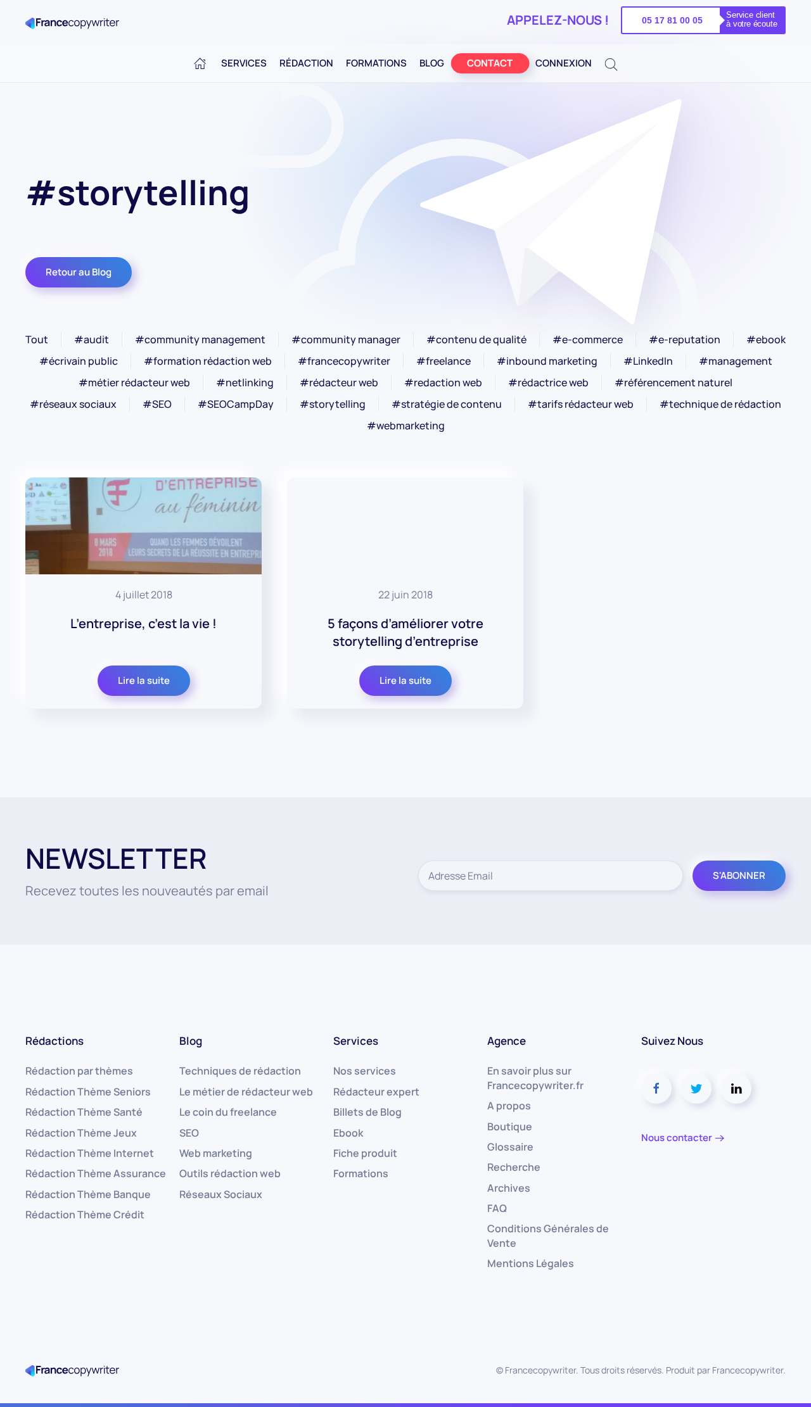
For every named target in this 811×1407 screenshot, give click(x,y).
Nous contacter (676, 1137)
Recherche (513, 1167)
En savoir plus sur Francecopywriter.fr (535, 1078)
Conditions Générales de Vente (548, 1235)
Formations (376, 63)
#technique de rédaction (720, 404)
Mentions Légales (530, 1263)
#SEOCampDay (236, 404)
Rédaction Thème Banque (88, 1194)
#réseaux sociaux (73, 404)
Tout (36, 339)
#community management (200, 339)
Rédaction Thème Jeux (81, 1133)
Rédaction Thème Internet (89, 1153)
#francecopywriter (344, 361)
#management (735, 361)
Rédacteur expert (376, 1092)
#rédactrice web (548, 382)
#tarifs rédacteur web (581, 404)
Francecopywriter (747, 1370)
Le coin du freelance (228, 1112)
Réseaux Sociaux (220, 1194)
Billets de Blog (367, 1112)
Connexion (563, 63)
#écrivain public (78, 361)
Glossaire (510, 1147)
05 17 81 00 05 (672, 20)
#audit (91, 339)
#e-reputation (684, 339)
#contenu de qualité (476, 339)
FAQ (497, 1208)
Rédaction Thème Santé (84, 1112)
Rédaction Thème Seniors (88, 1092)
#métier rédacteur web (134, 382)
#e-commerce (587, 339)
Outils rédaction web (230, 1173)
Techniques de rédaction (240, 1071)
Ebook (348, 1133)
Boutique (509, 1126)
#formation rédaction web (208, 361)
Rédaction (306, 63)
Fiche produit (365, 1153)
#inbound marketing (547, 361)
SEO (189, 1133)
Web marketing (215, 1153)
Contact (490, 63)
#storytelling (333, 404)
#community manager (345, 339)
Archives (508, 1188)
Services (244, 63)
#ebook (766, 339)
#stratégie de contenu (447, 404)
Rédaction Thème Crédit (84, 1214)
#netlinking (245, 382)
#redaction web (443, 382)
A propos (509, 1106)
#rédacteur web (339, 382)
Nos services (364, 1071)
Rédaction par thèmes (79, 1071)
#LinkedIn (648, 361)
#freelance (443, 361)
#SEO (157, 404)
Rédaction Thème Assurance (95, 1173)
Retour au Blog (79, 272)
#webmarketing (406, 425)
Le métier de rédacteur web (246, 1092)
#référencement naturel (673, 382)
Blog (431, 63)
